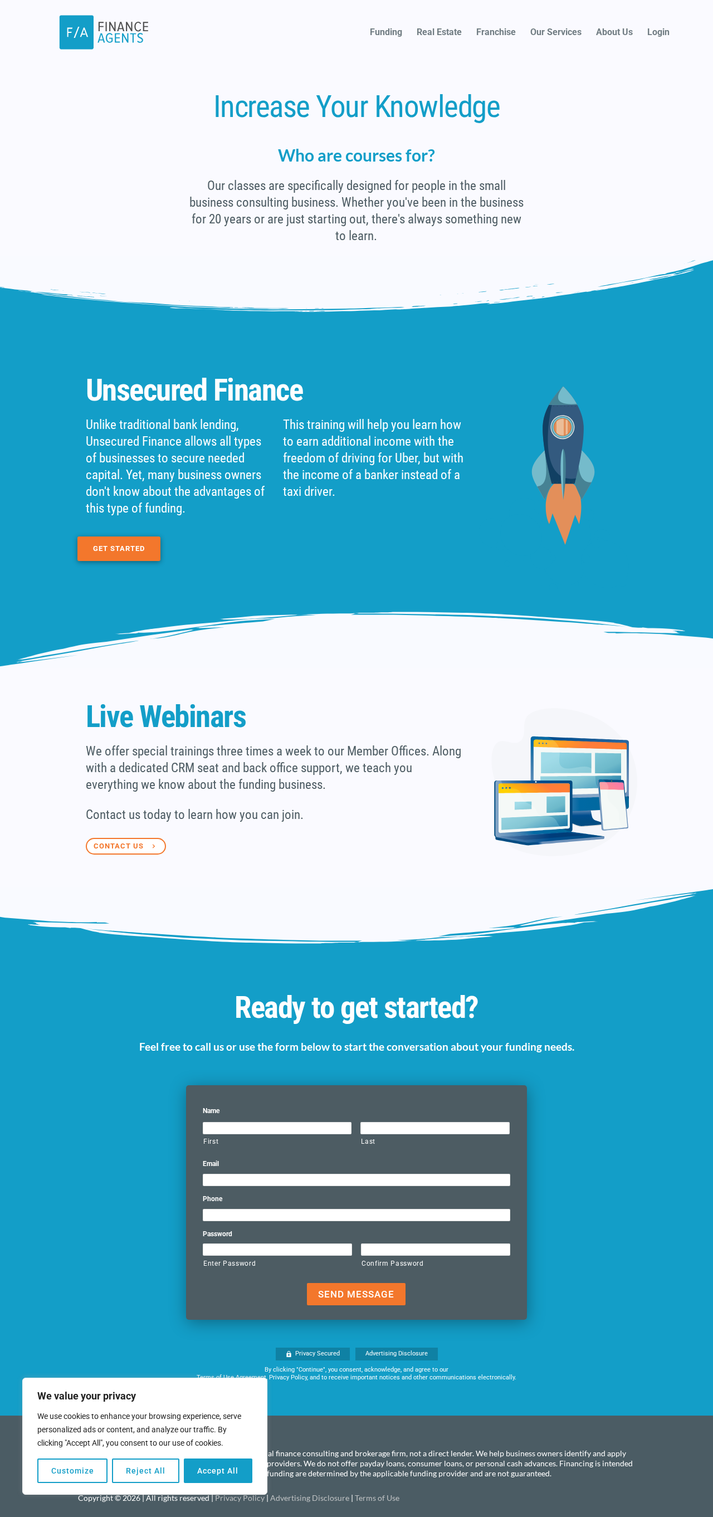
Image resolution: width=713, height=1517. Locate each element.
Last (368, 1141)
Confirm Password (393, 1263)
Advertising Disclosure (309, 1498)
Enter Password (229, 1263)
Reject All (145, 1470)
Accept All (217, 1470)
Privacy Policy (240, 1498)
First (210, 1141)
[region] (144, 1436)
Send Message (356, 1294)
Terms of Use (377, 1498)
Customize (72, 1470)
